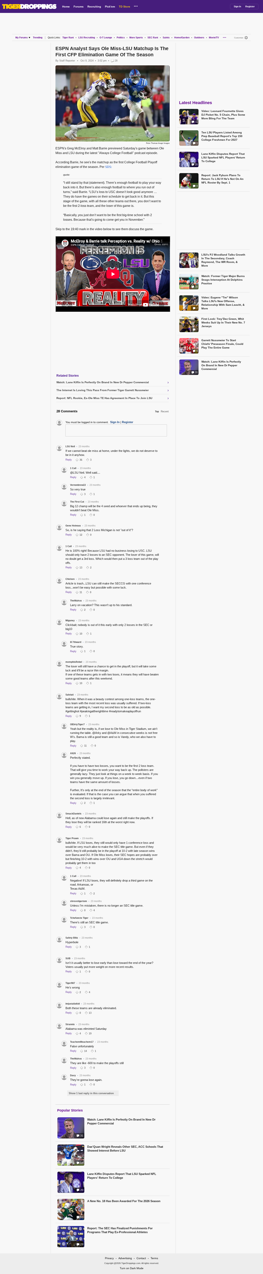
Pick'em (110, 7)
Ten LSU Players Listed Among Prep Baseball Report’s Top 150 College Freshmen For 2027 (221, 136)
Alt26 (73, 753)
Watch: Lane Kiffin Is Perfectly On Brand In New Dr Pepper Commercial (121, 1121)
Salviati (69, 694)
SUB (67, 958)
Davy (73, 1075)
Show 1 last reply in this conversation (91, 1093)
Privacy (109, 1258)
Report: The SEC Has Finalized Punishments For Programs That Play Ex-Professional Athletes (120, 1230)
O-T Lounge (106, 37)
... (136, 5)
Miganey (70, 620)
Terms (154, 1258)
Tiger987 (70, 983)
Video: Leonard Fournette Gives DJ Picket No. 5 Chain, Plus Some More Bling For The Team (223, 114)
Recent (165, 411)
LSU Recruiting (86, 37)
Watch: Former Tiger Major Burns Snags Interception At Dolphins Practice (223, 280)
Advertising (125, 1258)
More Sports (136, 37)
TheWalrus (76, 600)
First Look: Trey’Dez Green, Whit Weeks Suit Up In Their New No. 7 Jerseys (223, 322)
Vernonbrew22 (78, 485)
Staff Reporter (67, 60)
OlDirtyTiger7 (77, 724)
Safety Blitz (71, 937)
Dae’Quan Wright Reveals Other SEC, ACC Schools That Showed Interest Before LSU (125, 1148)
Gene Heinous (73, 525)
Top (157, 411)
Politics (121, 37)
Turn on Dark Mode (131, 1268)
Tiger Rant (68, 37)
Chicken (70, 579)
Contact (141, 1258)
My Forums (21, 37)
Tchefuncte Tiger (79, 918)
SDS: (108, 166)
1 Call (73, 468)
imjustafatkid (72, 1003)
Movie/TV (214, 37)
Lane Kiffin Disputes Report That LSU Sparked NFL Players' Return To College (121, 1175)
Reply (68, 459)
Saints (166, 37)
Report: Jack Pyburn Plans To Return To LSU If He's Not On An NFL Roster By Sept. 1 (222, 179)
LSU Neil (70, 446)
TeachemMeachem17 (82, 1042)
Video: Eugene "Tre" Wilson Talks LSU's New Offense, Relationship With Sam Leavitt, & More (223, 303)
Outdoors (199, 37)
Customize (238, 38)
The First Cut (77, 501)
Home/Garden (181, 37)
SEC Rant (152, 37)
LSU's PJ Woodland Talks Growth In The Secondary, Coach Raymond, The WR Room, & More (223, 260)
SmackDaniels (73, 813)
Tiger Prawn (72, 838)
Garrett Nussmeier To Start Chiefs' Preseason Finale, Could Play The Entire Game (222, 344)
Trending (37, 37)
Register (250, 6)
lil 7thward (75, 642)
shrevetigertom (78, 901)
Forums (79, 7)
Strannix (70, 1024)
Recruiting (94, 7)
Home (66, 7)
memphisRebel (73, 662)
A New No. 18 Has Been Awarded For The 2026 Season (123, 1201)
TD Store (124, 7)
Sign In (237, 6)
